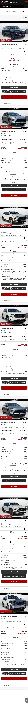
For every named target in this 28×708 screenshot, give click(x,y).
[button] (4, 6)
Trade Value (14, 97)
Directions (12, 6)
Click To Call (14, 87)
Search (22, 11)
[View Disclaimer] (14, 54)
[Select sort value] (26, 17)
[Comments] (26, 54)
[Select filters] (23, 17)
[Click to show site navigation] (26, 6)
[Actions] (25, 44)
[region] (14, 76)
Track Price (15, 64)
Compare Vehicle (7, 103)
